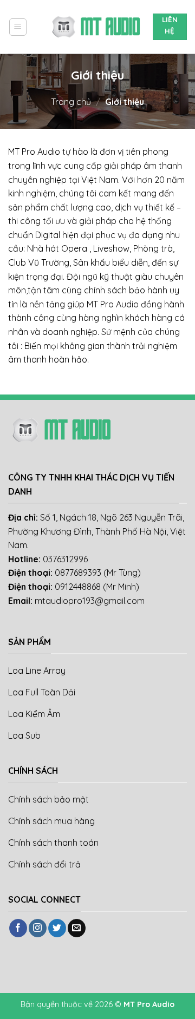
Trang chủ (71, 101)
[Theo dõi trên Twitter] (57, 928)
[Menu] (18, 27)
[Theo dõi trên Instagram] (38, 928)
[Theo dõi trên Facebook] (18, 928)
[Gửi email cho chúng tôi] (77, 928)
